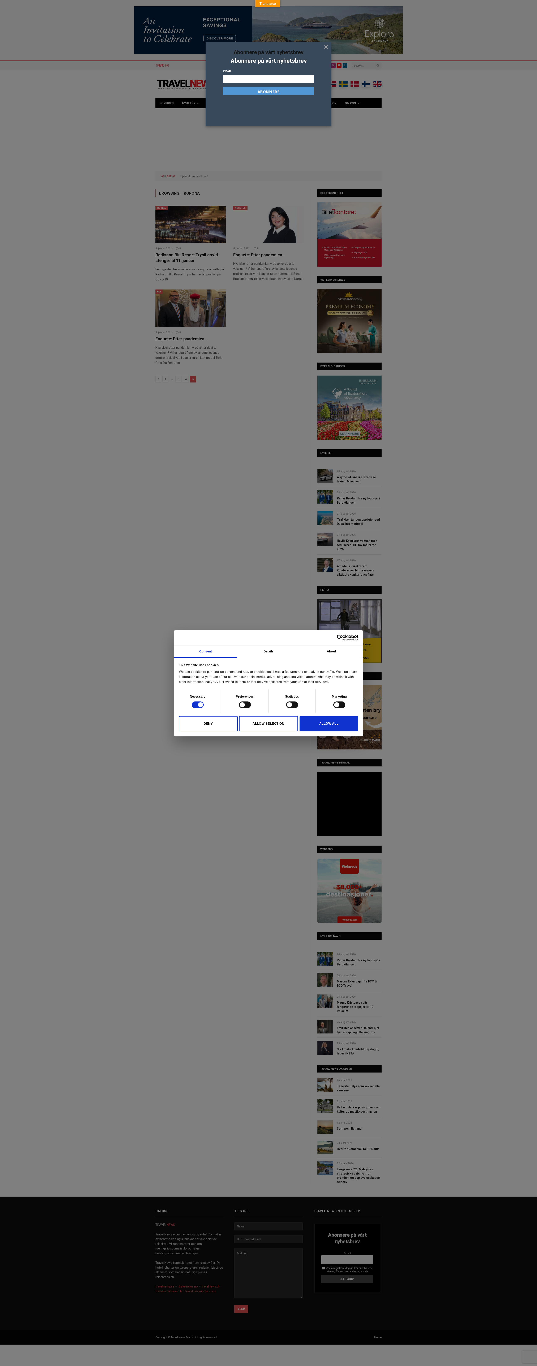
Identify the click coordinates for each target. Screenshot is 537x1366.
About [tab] (331, 651)
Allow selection (268, 724)
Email (227, 71)
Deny (208, 724)
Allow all (328, 724)
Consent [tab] (205, 651)
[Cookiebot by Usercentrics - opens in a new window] (340, 637)
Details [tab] (268, 651)
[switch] (245, 704)
